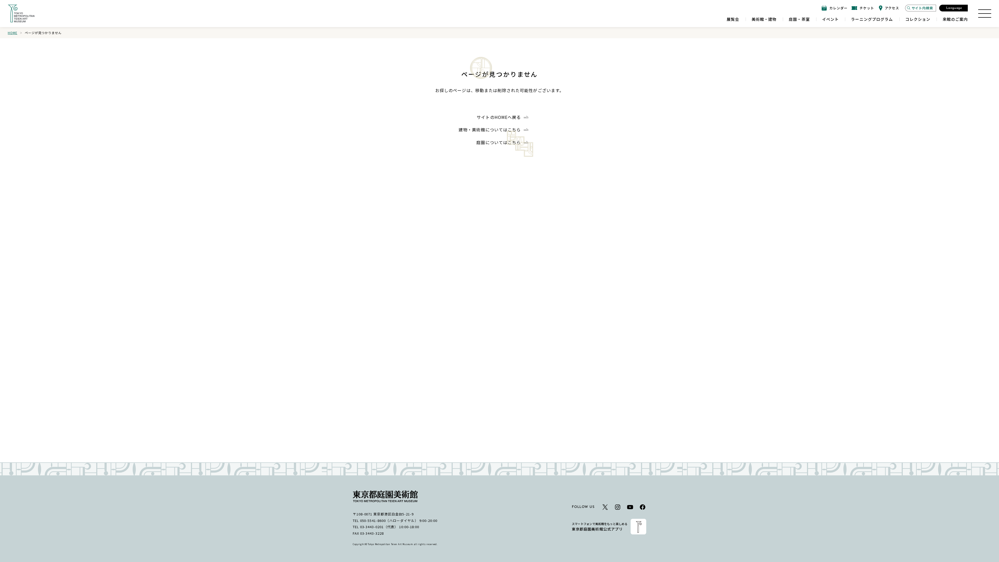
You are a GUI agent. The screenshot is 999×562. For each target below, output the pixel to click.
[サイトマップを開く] (984, 13)
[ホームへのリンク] (21, 13)
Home (12, 32)
